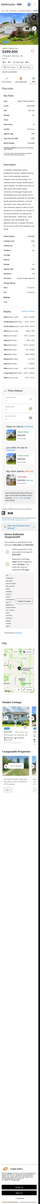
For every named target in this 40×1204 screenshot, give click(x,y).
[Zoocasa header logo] (11, 4)
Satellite (29, 652)
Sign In (7, 790)
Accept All (19, 1187)
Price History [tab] (7, 82)
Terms (6, 1180)
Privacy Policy (15, 1180)
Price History (11, 67)
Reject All (19, 1193)
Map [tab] (33, 81)
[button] (20, 435)
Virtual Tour (27, 67)
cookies (9, 1173)
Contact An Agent (24, 601)
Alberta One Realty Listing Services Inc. (15, 520)
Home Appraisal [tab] (21, 82)
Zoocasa (18, 633)
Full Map (29, 690)
